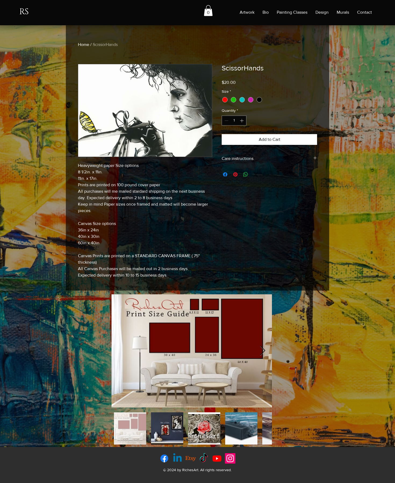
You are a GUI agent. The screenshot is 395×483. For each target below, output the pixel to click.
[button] (208, 10)
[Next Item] (263, 351)
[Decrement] (225, 120)
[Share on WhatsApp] (245, 174)
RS (24, 11)
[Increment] (242, 120)
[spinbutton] (234, 120)
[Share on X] (256, 174)
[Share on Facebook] (225, 174)
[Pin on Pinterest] (235, 174)
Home (83, 44)
